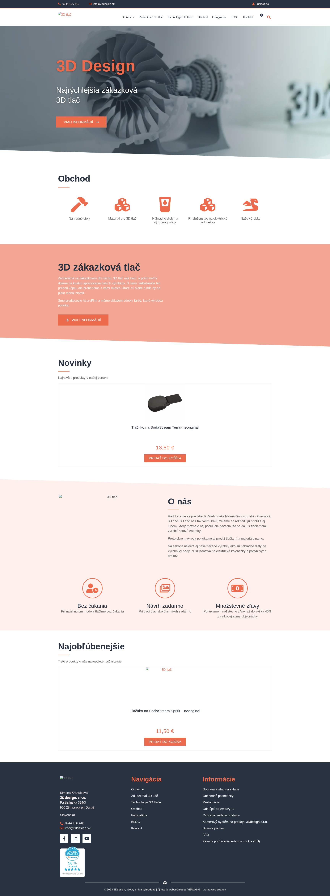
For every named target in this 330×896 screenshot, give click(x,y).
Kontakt (248, 17)
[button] (269, 17)
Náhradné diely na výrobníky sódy (165, 220)
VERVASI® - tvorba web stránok (206, 889)
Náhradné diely (79, 218)
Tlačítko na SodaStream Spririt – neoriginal (165, 711)
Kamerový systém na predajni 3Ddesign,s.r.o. (235, 822)
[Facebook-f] (64, 838)
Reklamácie (211, 802)
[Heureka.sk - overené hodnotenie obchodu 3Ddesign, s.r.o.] (72, 876)
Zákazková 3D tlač (151, 17)
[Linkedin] (75, 838)
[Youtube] (86, 838)
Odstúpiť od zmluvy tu (218, 809)
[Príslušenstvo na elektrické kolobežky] (207, 204)
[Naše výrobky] (250, 204)
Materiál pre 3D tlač (122, 218)
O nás (127, 17)
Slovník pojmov (214, 828)
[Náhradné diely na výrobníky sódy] (165, 204)
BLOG (235, 17)
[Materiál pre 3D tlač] (122, 204)
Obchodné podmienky (218, 796)
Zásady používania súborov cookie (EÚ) (231, 841)
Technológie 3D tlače (180, 17)
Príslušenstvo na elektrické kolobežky (207, 220)
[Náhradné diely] (79, 204)
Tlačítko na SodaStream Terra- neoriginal (165, 427)
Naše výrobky (250, 218)
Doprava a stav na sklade (221, 789)
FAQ (206, 835)
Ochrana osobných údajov (221, 815)
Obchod (203, 17)
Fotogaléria (219, 17)
